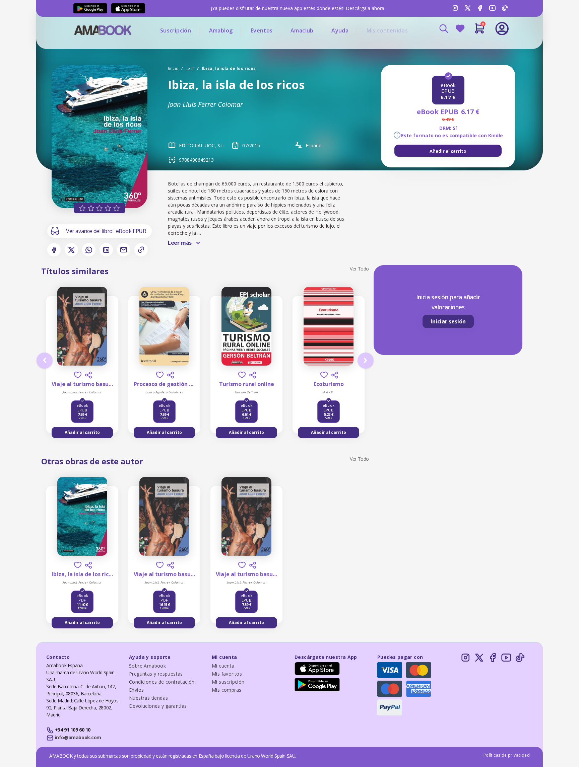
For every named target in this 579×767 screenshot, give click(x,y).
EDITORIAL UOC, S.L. (202, 145)
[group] (448, 151)
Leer (190, 68)
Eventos (262, 30)
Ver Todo (359, 268)
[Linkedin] (106, 249)
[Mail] (123, 249)
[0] (479, 31)
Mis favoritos (227, 674)
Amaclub (302, 30)
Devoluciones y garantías (158, 706)
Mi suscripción (228, 682)
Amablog (221, 30)
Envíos (136, 690)
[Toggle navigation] (474, 47)
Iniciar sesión (448, 321)
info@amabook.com (78, 737)
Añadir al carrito (448, 151)
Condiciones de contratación (162, 682)
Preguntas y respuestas (156, 674)
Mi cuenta (223, 666)
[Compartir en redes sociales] (88, 375)
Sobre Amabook (147, 666)
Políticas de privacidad (507, 755)
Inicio (173, 68)
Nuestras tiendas (148, 698)
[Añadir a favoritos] (78, 375)
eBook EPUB (131, 231)
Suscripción (175, 30)
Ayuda (339, 30)
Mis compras (226, 690)
